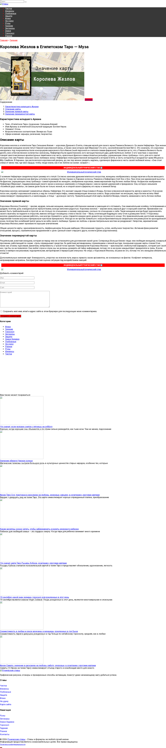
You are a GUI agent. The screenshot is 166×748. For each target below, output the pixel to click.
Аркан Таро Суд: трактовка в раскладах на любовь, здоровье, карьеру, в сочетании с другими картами (50, 495)
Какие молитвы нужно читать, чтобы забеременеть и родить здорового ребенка (39, 529)
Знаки (8, 31)
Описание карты (13, 109)
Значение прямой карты (16, 111)
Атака (8, 18)
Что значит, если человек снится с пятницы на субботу (26, 426)
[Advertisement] (78, 375)
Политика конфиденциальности (12, 744)
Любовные (10, 13)
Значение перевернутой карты (20, 114)
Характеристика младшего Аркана (22, 106)
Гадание (9, 26)
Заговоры (10, 28)
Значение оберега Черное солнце (16, 461)
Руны (8, 23)
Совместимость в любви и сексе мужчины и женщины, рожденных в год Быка (39, 631)
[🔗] (83, 172)
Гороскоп (9, 33)
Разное (8, 36)
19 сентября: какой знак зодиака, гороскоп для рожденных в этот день (34, 597)
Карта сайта (5, 704)
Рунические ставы (16, 739)
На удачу (9, 21)
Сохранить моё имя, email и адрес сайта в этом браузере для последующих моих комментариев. (50, 311)
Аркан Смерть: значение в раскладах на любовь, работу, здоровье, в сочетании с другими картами (48, 665)
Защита (8, 16)
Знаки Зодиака (12, 339)
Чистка (8, 8)
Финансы (9, 11)
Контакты (4, 734)
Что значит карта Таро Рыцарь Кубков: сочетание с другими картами (33, 563)
